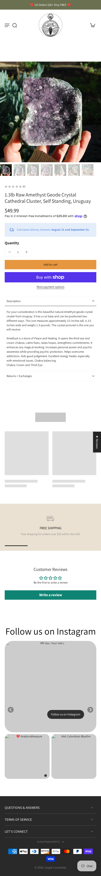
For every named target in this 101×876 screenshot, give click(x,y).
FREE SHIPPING (51, 528)
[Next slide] (90, 710)
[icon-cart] (91, 25)
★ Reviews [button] (97, 442)
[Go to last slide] (11, 710)
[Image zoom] (50, 112)
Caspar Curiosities (55, 867)
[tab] (45, 775)
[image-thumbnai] (6, 170)
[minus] (9, 252)
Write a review (50, 594)
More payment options (50, 287)
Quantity (12, 242)
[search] (14, 25)
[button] (50, 265)
